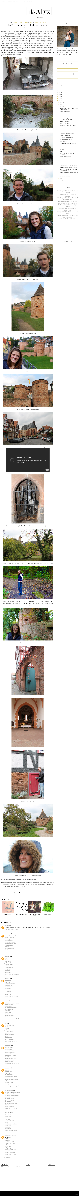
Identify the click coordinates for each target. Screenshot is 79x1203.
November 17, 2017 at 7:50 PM (12, 1063)
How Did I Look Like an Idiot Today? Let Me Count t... (69, 170)
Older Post (51, 1164)
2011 (60, 100)
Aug (61, 180)
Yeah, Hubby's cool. (65, 123)
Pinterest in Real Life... (65, 129)
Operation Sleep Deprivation (67, 139)
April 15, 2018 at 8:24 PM (11, 1108)
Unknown (7, 933)
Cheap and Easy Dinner (65, 156)
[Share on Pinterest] (19, 893)
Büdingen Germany (23, 22)
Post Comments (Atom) (14, 1167)
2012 (60, 98)
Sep (61, 178)
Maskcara (22, 1)
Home (28, 1164)
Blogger (71, 241)
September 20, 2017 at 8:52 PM (12, 1019)
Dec (61, 102)
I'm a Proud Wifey (64, 158)
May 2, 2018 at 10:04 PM (11, 1154)
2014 (60, 94)
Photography (30, 1)
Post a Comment (7, 1157)
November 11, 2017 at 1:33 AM (12, 1041)
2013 (60, 96)
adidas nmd (7, 1045)
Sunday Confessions (65, 111)
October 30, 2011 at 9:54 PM (11, 929)
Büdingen (15, 22)
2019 (60, 83)
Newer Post (4, 1164)
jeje (5, 1023)
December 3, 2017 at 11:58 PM (12, 1086)
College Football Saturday (67, 133)
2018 (60, 85)
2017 (60, 88)
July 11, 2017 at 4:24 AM (10, 951)
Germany (44, 22)
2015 (60, 92)
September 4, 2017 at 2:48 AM (12, 974)
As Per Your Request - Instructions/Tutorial (66, 118)
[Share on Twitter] (17, 893)
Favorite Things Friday (65, 116)
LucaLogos (43, 1194)
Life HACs (15, 1)
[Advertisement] (13, 1180)
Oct (61, 106)
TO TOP (76, 1194)
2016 (60, 90)
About (3, 1)
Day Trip (62, 149)
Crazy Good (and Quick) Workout (68, 167)
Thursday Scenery (64, 121)
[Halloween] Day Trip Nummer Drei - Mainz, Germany (69, 109)
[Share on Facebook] (14, 893)
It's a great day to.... (65, 113)
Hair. (61, 151)
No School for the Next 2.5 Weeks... (68, 165)
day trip (31, 22)
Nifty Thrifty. (63, 141)
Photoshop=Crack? (65, 176)
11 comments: (41, 893)
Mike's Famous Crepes (65, 147)
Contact (9, 1)
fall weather (37, 22)
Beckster (7, 925)
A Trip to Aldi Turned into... (67, 137)
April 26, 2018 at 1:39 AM (11, 1130)
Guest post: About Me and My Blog (67, 218)
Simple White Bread (65, 160)
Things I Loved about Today (67, 163)
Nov (61, 104)
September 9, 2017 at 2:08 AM (12, 996)
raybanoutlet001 (9, 1001)
